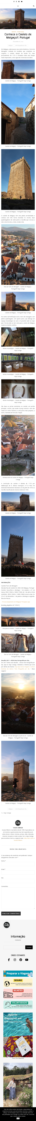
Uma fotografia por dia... (21, 45)
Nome (3, 861)
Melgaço (11, 45)
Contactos (18, 940)
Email (3, 869)
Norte (14, 32)
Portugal (20, 32)
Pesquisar (29, 947)
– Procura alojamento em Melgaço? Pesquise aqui (15, 602)
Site (2, 878)
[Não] (34, 1114)
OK (18, 1118)
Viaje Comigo (7, 813)
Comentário (4, 886)
